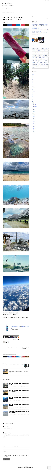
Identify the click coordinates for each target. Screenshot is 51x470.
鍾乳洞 (34, 128)
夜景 (33, 131)
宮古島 (34, 64)
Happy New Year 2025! (35, 28)
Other (33, 113)
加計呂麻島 (13, 347)
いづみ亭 (37, 48)
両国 (33, 57)
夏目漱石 (46, 60)
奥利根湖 (45, 62)
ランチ (34, 114)
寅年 (36, 64)
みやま (46, 48)
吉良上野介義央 (35, 60)
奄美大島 (12, 12)
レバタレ (39, 55)
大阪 (32, 92)
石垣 (33, 109)
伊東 (36, 57)
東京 (42, 64)
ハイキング (34, 55)
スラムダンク (40, 53)
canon (34, 48)
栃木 (32, 79)
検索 (32, 16)
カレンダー (39, 50)
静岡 (32, 89)
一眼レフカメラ (45, 55)
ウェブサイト (5, 451)
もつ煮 (34, 50)
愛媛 (32, 96)
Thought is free (31, 467)
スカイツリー (35, 53)
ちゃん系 (42, 48)
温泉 (33, 116)
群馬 (32, 77)
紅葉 (33, 123)
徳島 (32, 99)
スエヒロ (44, 52)
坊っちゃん (41, 60)
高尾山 (34, 67)
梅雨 (47, 64)
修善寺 (40, 57)
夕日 (33, 121)
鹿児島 (8, 12)
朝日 (33, 126)
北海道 (33, 74)
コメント (4, 436)
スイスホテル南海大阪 (36, 52)
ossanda (27, 350)
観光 (17, 347)
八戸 (47, 57)
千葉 (32, 82)
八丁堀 (43, 57)
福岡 (32, 101)
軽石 (27, 347)
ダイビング (46, 53)
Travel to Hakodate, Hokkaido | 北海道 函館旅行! (40, 24)
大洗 (37, 62)
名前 (4, 446)
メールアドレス (15, 446)
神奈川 (33, 86)
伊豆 (33, 91)
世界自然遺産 (24, 348)
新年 (39, 64)
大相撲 (41, 62)
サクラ (45, 50)
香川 (32, 94)
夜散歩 (34, 62)
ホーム (4, 12)
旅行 (10, 347)
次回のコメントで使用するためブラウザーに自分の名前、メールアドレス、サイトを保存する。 (16, 456)
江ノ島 (34, 87)
